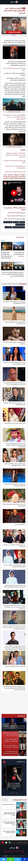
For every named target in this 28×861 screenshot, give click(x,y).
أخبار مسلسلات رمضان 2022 (18, 227)
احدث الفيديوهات (15, 800)
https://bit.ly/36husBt (13, 212)
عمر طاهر (22, 222)
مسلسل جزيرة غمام (20, 224)
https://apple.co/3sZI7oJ (14, 215)
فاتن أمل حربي (8, 227)
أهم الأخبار (21, 716)
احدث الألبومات (21, 761)
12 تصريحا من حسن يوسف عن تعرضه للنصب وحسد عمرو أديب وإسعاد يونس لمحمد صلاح (15, 154)
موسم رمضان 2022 (8, 222)
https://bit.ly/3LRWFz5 (10, 219)
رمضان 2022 (16, 222)
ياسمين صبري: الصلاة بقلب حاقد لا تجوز (15, 171)
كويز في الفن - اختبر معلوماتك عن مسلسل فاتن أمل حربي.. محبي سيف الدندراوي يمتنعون (14, 116)
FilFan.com (24, 856)
